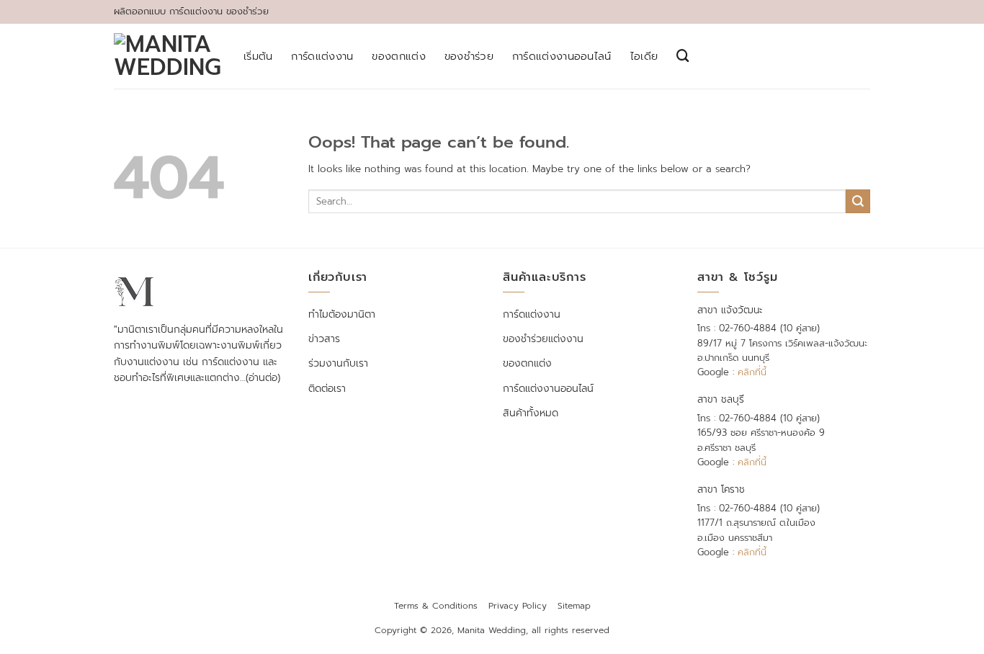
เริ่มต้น (257, 56)
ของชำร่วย (468, 56)
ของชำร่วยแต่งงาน (543, 338)
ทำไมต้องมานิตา (341, 314)
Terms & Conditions (436, 605)
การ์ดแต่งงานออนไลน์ (562, 56)
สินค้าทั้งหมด (530, 413)
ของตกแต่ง (398, 56)
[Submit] (858, 201)
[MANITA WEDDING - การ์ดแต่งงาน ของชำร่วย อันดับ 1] (168, 56)
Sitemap (574, 605)
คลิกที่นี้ (752, 372)
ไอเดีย (644, 56)
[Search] (682, 56)
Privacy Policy (517, 605)
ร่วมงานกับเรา (338, 363)
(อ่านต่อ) (263, 377)
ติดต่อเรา (327, 388)
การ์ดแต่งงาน (322, 56)
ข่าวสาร (324, 338)
